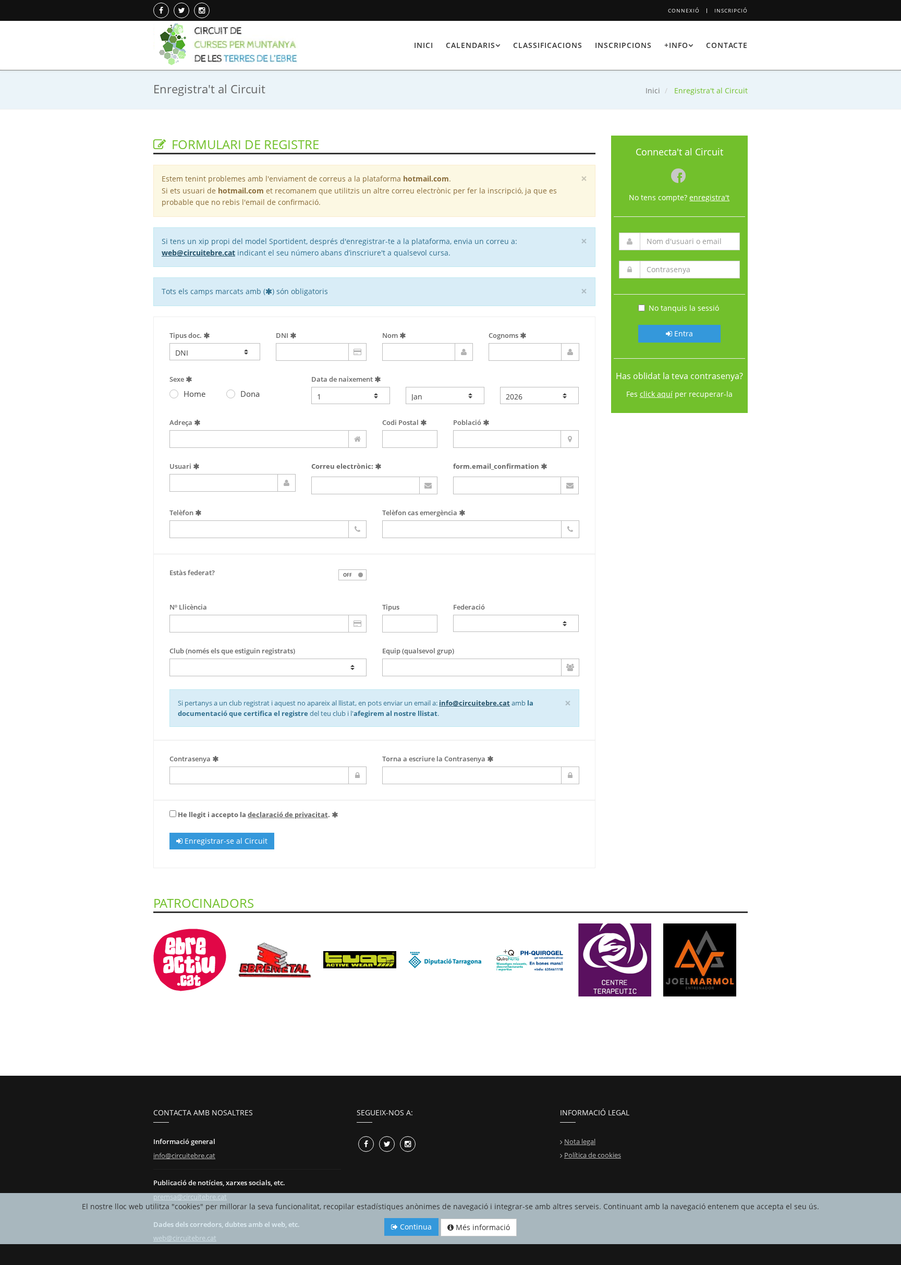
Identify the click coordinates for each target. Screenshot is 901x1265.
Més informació (482, 1227)
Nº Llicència (188, 607)
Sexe (177, 379)
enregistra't (709, 197)
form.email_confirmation (496, 466)
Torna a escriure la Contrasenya (434, 758)
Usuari (181, 466)
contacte (727, 45)
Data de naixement (342, 379)
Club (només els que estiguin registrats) (232, 650)
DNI (283, 335)
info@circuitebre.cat (474, 703)
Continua (415, 1227)
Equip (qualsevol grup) (418, 650)
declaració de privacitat (288, 814)
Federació (469, 607)
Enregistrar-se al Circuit (224, 841)
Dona (250, 393)
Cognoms (504, 335)
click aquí (656, 394)
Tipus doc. (186, 335)
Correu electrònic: (342, 466)
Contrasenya (190, 758)
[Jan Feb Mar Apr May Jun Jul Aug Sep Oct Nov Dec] (445, 395)
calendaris (470, 45)
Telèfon (182, 512)
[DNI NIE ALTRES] (214, 351)
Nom (390, 335)
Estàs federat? (192, 572)
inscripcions (623, 45)
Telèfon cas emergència (420, 512)
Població (468, 422)
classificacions (547, 45)
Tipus (390, 607)
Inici (653, 90)
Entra (682, 333)
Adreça (181, 422)
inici (423, 45)
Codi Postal (401, 422)
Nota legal (579, 1141)
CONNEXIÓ (684, 10)
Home (194, 393)
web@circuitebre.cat (198, 253)
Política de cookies (592, 1155)
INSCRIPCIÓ (731, 10)
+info (676, 45)
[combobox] (268, 667)
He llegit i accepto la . (254, 814)
